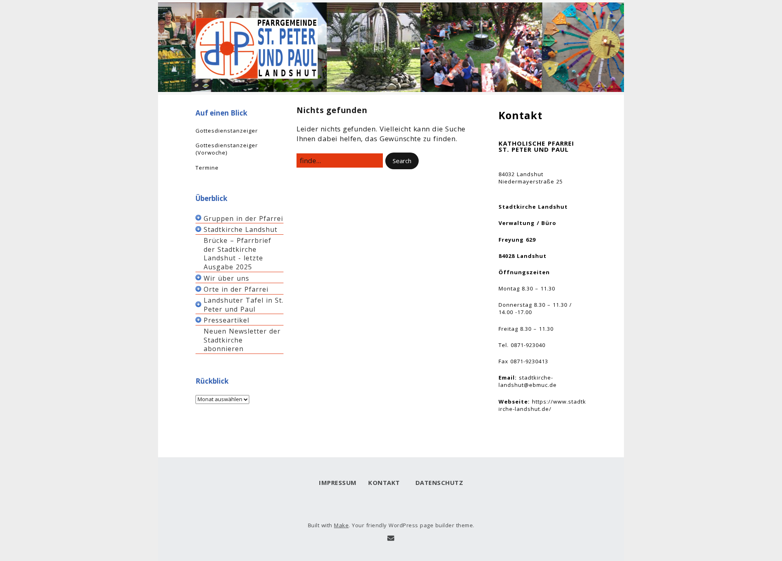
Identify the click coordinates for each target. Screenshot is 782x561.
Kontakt (384, 482)
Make (341, 525)
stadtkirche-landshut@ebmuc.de (528, 381)
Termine (207, 167)
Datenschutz (437, 482)
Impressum (338, 482)
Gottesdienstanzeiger (227, 130)
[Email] (391, 538)
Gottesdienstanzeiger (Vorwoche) (227, 149)
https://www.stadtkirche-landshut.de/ (542, 405)
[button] (402, 161)
